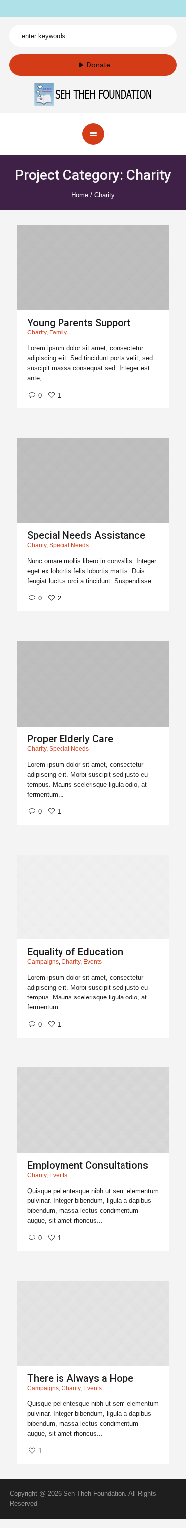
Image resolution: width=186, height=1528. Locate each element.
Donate (98, 65)
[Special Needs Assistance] (93, 481)
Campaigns (43, 961)
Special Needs (69, 545)
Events (92, 961)
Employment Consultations (87, 1165)
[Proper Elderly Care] (93, 684)
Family (58, 332)
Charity (36, 332)
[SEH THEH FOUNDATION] (93, 94)
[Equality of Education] (93, 897)
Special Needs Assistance (86, 535)
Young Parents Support (78, 323)
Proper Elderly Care (70, 739)
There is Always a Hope (80, 1378)
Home (79, 195)
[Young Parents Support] (93, 267)
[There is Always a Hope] (93, 1323)
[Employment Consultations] (93, 1110)
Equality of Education (75, 952)
